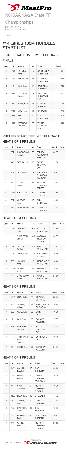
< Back (8, 35)
